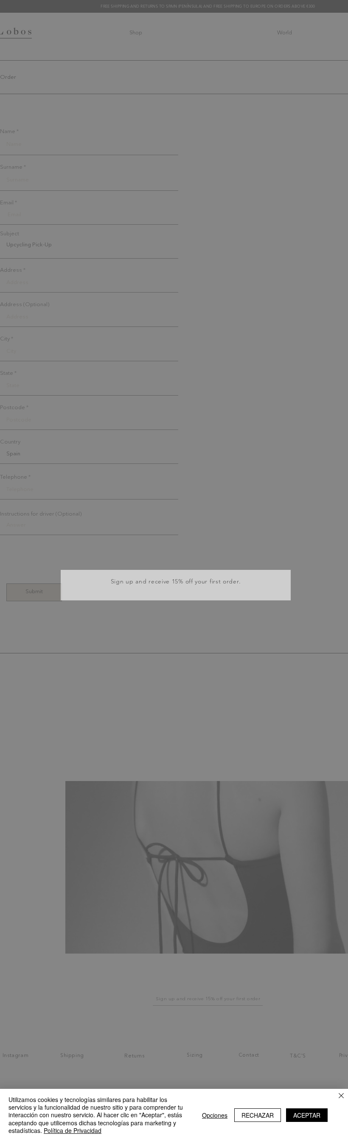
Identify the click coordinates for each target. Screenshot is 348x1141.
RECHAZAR (257, 1115)
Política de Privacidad (72, 1130)
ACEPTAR (306, 1115)
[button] (282, 547)
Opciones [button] (214, 1115)
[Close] (341, 1096)
